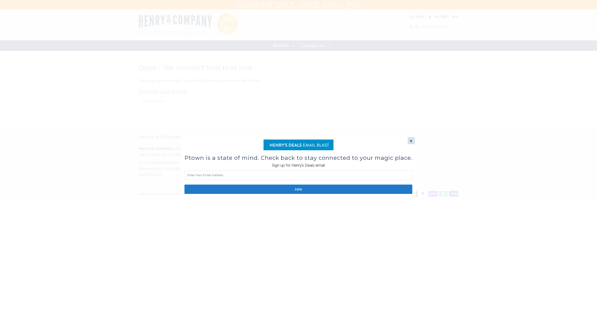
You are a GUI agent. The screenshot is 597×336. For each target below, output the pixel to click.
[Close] (411, 140)
